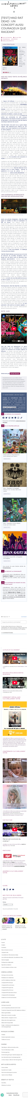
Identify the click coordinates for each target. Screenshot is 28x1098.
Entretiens (3, 947)
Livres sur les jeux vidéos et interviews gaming (11, 1059)
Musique (3, 1034)
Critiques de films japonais (7, 987)
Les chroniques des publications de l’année (10, 1007)
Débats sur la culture (6, 1085)
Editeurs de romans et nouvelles (8, 1015)
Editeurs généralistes (6, 1012)
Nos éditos (3, 1082)
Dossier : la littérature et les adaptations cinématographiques (10, 1026)
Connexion (24, 616)
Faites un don (11, 592)
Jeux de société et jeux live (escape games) (10, 1057)
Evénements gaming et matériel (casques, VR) (11, 1054)
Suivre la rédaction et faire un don (9, 967)
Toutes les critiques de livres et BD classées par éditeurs (13, 1010)
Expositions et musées (6, 1070)
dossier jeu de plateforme (8, 40)
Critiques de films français (7, 982)
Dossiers (3, 945)
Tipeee (18, 592)
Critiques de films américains (7, 985)
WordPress (16, 1095)
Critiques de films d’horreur (7, 990)
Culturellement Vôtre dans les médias (9, 954)
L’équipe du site (4, 952)
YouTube (13, 845)
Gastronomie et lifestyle (6, 1074)
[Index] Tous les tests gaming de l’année (7, 927)
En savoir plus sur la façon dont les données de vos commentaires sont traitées (14, 628)
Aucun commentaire (7, 37)
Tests (20, 37)
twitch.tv (23, 844)
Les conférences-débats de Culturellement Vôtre (12, 957)
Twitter (11, 576)
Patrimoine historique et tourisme (9, 1072)
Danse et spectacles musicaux (8, 1037)
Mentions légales (5, 959)
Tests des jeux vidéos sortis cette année (9, 1047)
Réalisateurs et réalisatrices (7, 977)
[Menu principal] (14, 12)
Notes (4, 902)
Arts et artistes (4, 1067)
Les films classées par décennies (8, 980)
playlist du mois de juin (9, 666)
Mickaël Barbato (6, 39)
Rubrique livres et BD (6, 1005)
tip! (7, 856)
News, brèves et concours (7, 950)
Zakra (10, 1095)
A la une (16, 37)
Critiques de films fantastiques (8, 995)
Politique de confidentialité (7, 962)
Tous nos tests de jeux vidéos (7, 1049)
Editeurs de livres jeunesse (7, 1022)
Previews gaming (5, 1052)
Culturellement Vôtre (12, 1093)
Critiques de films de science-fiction (9, 992)
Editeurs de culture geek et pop (8, 1020)
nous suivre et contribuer (9, 407)
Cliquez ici (5, 67)
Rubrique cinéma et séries (7, 975)
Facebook (5, 576)
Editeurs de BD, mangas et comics (9, 1017)
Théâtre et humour (5, 1039)
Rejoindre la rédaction (6, 964)
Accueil (3, 942)
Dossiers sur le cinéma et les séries (8, 997)
